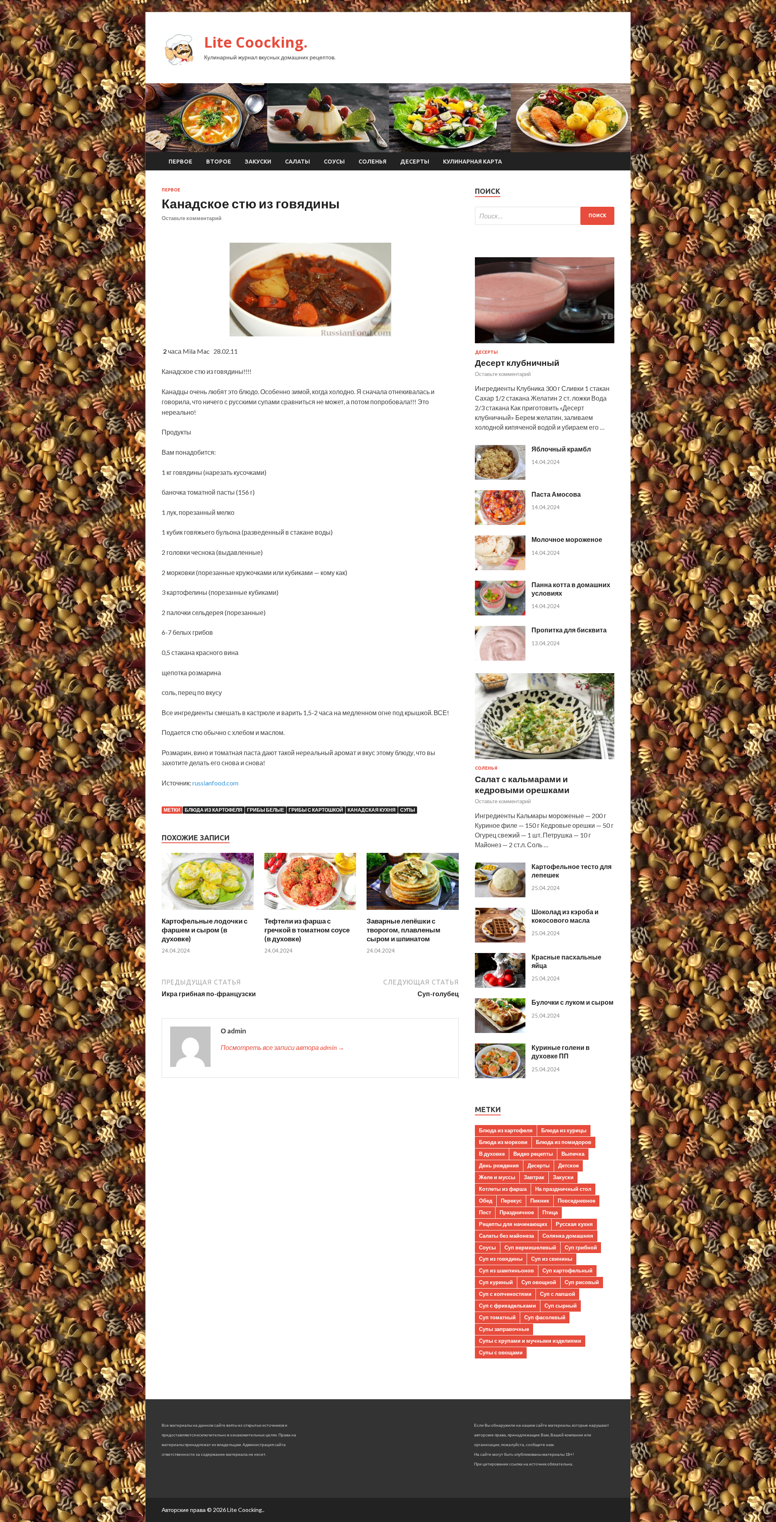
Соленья (372, 161)
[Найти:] (544, 216)
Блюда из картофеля (213, 810)
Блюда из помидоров (563, 1142)
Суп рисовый (582, 1282)
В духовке (492, 1153)
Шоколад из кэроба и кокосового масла (565, 916)
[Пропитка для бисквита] (500, 658)
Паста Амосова (556, 494)
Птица (550, 1212)
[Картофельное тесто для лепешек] (500, 895)
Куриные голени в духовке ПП (560, 1051)
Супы (407, 810)
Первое (180, 161)
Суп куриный (496, 1282)
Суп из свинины (551, 1258)
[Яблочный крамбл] (500, 477)
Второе (218, 161)
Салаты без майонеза (506, 1235)
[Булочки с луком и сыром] (500, 1030)
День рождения (499, 1165)
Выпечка (572, 1153)
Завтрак (534, 1177)
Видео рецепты (533, 1153)
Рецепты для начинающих (513, 1224)
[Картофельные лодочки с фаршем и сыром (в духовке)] (208, 911)
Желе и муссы (497, 1177)
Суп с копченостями (505, 1294)
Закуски (258, 161)
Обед (485, 1200)
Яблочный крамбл (561, 449)
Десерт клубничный (517, 362)
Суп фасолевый (544, 1317)
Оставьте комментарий (191, 218)
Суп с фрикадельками (507, 1305)
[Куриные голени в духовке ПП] (500, 1075)
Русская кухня (574, 1224)
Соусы (334, 161)
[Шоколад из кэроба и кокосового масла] (500, 940)
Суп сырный (560, 1305)
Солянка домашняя (567, 1235)
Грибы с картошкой (316, 810)
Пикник (539, 1200)
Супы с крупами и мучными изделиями (530, 1340)
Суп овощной (538, 1282)
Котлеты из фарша (503, 1189)
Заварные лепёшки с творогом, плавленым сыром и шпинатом (404, 930)
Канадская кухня (372, 810)
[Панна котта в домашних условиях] (500, 613)
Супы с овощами (501, 1352)
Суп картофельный (567, 1270)
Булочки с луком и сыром (572, 1002)
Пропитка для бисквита (569, 630)
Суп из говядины (501, 1258)
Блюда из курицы (563, 1130)
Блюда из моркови (503, 1142)
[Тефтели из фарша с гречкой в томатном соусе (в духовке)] (310, 911)
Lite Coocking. (256, 42)
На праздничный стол (563, 1189)
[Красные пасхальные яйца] (500, 985)
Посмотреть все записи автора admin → (282, 1047)
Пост (485, 1212)
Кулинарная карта (472, 161)
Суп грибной (581, 1247)
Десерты (414, 161)
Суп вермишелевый (530, 1247)
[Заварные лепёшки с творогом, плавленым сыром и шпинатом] (413, 911)
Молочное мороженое (566, 539)
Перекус (511, 1200)
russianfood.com (215, 783)
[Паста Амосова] (500, 522)
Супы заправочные (504, 1329)
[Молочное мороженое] (500, 567)
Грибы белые (265, 810)
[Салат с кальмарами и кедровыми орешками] (544, 760)
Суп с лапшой (557, 1294)
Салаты (297, 161)
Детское (568, 1165)
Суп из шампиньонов (506, 1270)
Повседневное (576, 1200)
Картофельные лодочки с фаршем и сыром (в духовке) (204, 930)
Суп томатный (497, 1317)
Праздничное (517, 1212)
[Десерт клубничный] (544, 344)
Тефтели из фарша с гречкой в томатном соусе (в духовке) (307, 930)
